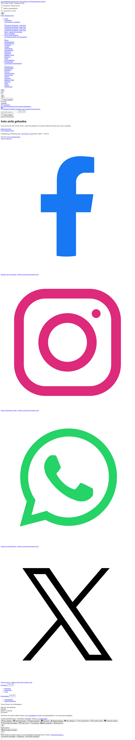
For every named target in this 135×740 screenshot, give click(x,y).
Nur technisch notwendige (8, 736)
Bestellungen (27, 106)
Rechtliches (4, 685)
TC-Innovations (42, 718)
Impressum (7, 688)
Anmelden (4, 103)
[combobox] (9, 112)
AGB (6, 692)
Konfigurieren (20, 736)
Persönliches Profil (12, 106)
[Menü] (2, 13)
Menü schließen (8, 99)
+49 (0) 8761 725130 (27, 134)
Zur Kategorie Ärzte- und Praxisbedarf (15, 37)
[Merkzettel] (2, 94)
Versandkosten (8, 699)
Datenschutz (8, 690)
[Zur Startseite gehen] (7, 15)
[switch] (6, 721)
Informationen (5, 696)
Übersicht (4, 106)
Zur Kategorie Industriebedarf (13, 63)
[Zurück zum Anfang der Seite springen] (2, 732)
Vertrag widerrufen (6, 138)
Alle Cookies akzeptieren (32, 736)
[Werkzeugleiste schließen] (2, 725)
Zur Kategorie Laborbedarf (12, 22)
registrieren (7, 105)
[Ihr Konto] (2, 96)
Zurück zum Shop (6, 129)
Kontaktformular (15, 137)
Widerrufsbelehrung (10, 701)
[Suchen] (2, 90)
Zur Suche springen (22, 1)
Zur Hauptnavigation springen (37, 1)
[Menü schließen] (5, 24)
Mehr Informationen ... (57, 735)
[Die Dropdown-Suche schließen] (24, 111)
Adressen (21, 106)
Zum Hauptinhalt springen (8, 1)
